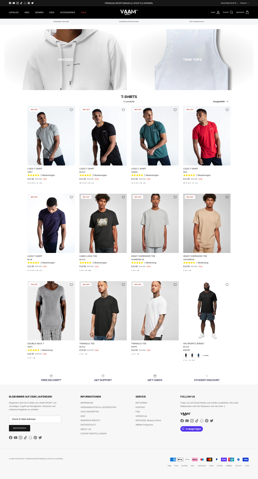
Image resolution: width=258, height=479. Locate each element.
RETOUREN (141, 403)
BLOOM (185, 466)
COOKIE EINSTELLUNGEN (93, 433)
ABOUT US (85, 429)
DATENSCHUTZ (88, 424)
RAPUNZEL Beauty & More (148, 420)
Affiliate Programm (144, 424)
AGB (82, 416)
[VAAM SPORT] (129, 12)
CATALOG (14, 12)
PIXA (176, 466)
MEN (27, 12)
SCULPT (238, 466)
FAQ (138, 411)
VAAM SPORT (20, 459)
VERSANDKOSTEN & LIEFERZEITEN (98, 407)
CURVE (220, 466)
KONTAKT (140, 407)
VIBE (169, 466)
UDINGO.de (141, 416)
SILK (192, 466)
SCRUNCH (202, 466)
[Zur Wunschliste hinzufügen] (71, 109)
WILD (211, 466)
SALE (83, 12)
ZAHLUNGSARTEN (89, 411)
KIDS (51, 12)
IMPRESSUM (86, 403)
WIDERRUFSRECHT (90, 420)
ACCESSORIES (67, 12)
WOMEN (39, 12)
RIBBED (229, 466)
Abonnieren (19, 428)
